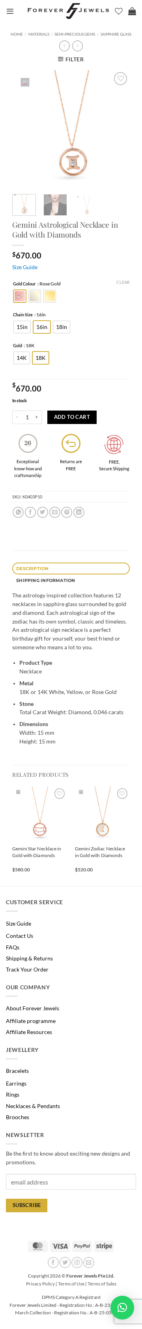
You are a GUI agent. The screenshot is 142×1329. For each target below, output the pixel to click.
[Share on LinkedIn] (78, 512)
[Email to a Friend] (54, 512)
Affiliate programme (31, 1021)
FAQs (12, 947)
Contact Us (19, 936)
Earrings (16, 1083)
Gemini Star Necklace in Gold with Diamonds (36, 852)
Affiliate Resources (29, 1032)
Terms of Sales (102, 1284)
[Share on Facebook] (30, 512)
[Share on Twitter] (42, 512)
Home (17, 34)
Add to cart (72, 417)
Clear (123, 282)
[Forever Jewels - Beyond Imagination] (68, 11)
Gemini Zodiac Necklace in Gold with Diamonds (100, 852)
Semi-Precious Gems (74, 34)
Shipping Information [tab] (45, 580)
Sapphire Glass (116, 34)
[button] (10, 11)
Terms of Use (71, 1284)
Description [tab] (32, 568)
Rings (12, 1094)
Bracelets (17, 1071)
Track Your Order (27, 969)
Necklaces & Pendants (33, 1106)
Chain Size (23, 314)
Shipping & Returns (29, 958)
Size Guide (24, 267)
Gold (17, 345)
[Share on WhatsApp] (18, 512)
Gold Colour (24, 283)
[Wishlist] (119, 11)
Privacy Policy (40, 1284)
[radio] (20, 296)
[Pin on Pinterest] (66, 512)
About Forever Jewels (32, 1008)
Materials (38, 34)
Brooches (17, 1117)
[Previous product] (77, 45)
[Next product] (64, 45)
